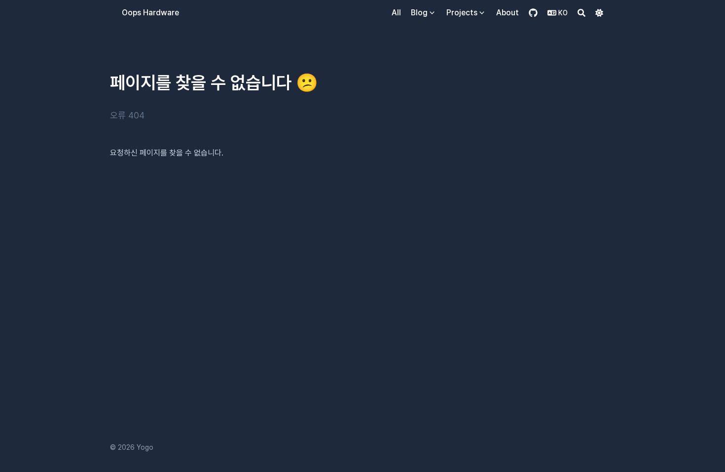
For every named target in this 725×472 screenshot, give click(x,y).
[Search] (581, 13)
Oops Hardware (150, 12)
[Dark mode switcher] (599, 13)
